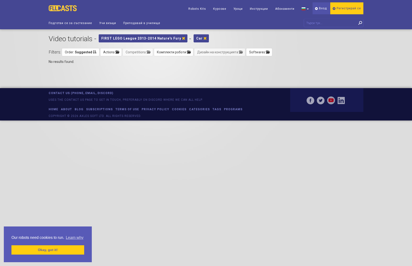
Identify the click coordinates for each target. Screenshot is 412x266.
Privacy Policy (155, 109)
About (66, 109)
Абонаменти (284, 8)
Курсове (219, 8)
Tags (216, 109)
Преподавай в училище (141, 23)
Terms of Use (127, 109)
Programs (233, 109)
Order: (78, 52)
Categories (199, 109)
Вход (322, 8)
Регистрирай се (348, 8)
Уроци (238, 8)
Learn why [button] (74, 238)
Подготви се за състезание (70, 23)
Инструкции (259, 8)
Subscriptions (99, 109)
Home (53, 109)
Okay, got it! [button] (48, 250)
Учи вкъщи (107, 23)
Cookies (179, 109)
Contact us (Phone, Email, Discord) (81, 93)
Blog (79, 109)
